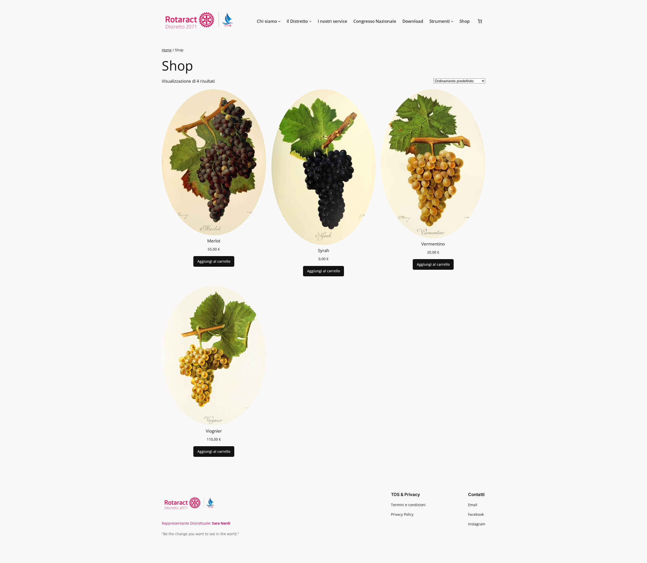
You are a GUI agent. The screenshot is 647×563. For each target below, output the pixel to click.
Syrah (323, 250)
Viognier (214, 431)
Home (167, 50)
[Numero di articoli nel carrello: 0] (480, 21)
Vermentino (433, 243)
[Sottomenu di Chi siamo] (279, 21)
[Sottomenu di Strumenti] (452, 21)
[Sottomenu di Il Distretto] (310, 21)
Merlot (213, 240)
